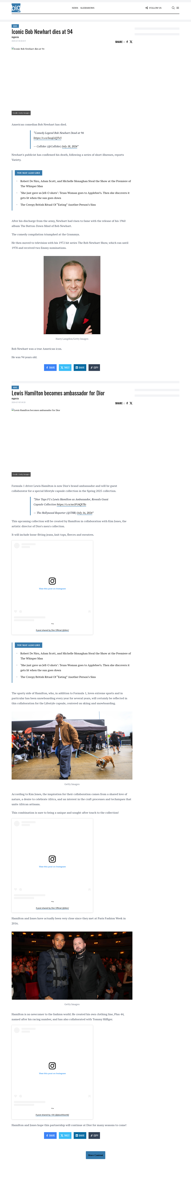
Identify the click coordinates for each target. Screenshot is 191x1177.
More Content (95, 1155)
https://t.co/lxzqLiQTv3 (47, 138)
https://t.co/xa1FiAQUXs (71, 504)
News (75, 7)
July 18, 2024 (69, 146)
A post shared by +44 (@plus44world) (52, 1115)
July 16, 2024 (84, 513)
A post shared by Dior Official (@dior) (52, 630)
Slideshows (87, 7)
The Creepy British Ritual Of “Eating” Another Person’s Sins (58, 204)
